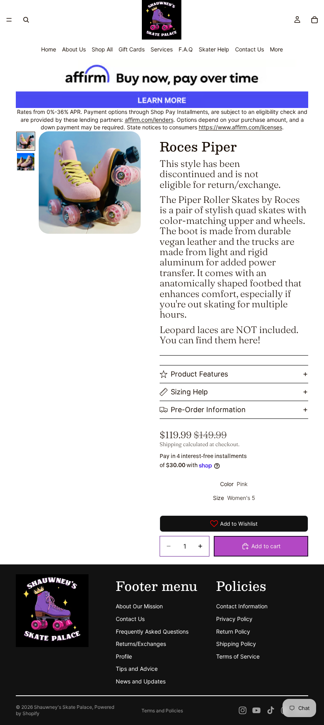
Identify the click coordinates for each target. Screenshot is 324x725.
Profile (124, 656)
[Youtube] (256, 710)
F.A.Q (186, 49)
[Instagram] (242, 710)
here (248, 340)
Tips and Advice (137, 668)
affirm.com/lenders (149, 119)
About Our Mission (139, 606)
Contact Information (241, 606)
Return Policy (233, 631)
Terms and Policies (162, 711)
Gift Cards (132, 49)
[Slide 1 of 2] (25, 141)
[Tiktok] (270, 710)
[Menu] (9, 20)
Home (48, 49)
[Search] (26, 19)
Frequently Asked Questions (152, 631)
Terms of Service (238, 656)
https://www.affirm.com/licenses (240, 127)
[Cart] (314, 19)
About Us (74, 49)
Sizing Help (189, 392)
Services (162, 49)
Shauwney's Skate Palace (63, 707)
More (276, 49)
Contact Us (249, 49)
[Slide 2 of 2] (25, 161)
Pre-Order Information (208, 409)
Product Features (199, 374)
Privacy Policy (234, 618)
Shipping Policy (236, 643)
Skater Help (214, 49)
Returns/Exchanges (141, 643)
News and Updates (141, 681)
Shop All (102, 49)
